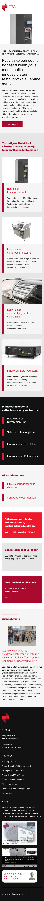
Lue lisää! (9, 564)
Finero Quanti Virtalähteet (13, 775)
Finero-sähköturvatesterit (22, 370)
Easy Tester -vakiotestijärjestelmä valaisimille (19, 313)
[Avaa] (40, 7)
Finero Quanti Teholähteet (22, 444)
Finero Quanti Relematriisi (22, 456)
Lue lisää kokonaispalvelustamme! (20, 532)
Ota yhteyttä (12, 124)
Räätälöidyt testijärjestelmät (16, 190)
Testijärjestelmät (9, 761)
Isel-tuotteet (7, 793)
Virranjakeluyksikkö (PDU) (13, 770)
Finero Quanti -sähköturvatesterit (16, 766)
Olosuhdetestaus (9, 784)
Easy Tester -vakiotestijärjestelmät (19, 251)
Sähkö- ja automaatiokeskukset (16, 789)
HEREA (23, 894)
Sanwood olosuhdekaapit (22, 497)
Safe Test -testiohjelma (21, 432)
